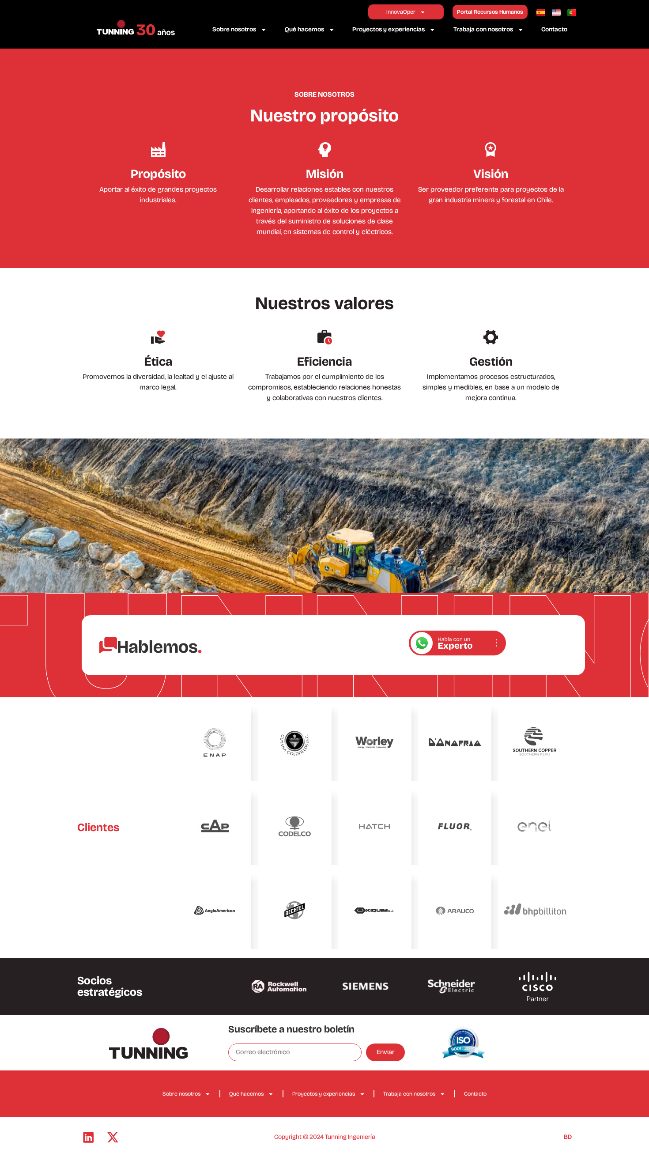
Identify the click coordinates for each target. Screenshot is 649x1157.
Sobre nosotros (234, 29)
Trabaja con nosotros (483, 29)
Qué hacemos (304, 29)
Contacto (554, 29)
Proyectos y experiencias (388, 29)
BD (568, 1137)
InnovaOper (400, 11)
